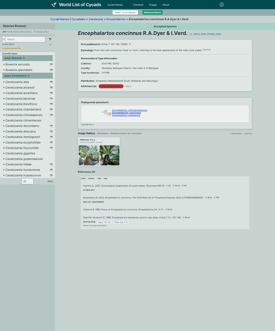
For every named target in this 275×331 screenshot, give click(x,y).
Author (91, 178)
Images (153, 4)
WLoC (177, 186)
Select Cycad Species (125, 12)
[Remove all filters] (50, 44)
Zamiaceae (96, 19)
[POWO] (211, 34)
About (166, 4)
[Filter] (50, 39)
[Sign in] (222, 4)
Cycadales (78, 19)
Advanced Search (152, 12)
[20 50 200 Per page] (27, 181)
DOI (185, 186)
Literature (138, 4)
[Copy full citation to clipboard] (191, 34)
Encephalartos (116, 19)
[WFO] (196, 34)
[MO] (218, 34)
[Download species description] (130, 44)
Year (105, 178)
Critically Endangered (111, 86)
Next (50, 181)
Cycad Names (115, 4)
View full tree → (87, 124)
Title (99, 178)
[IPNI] (203, 34)
